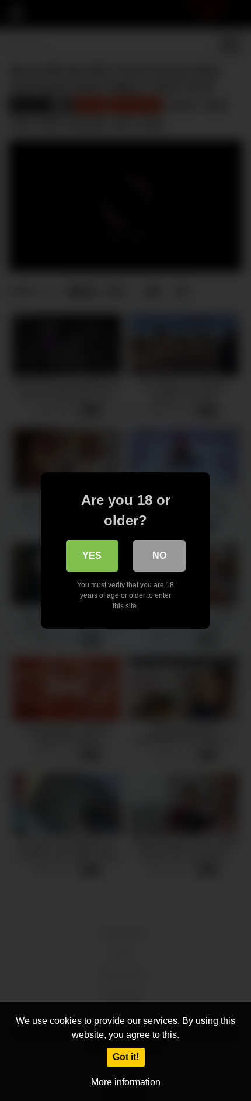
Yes (92, 555)
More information (126, 1082)
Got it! (126, 1057)
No (159, 555)
